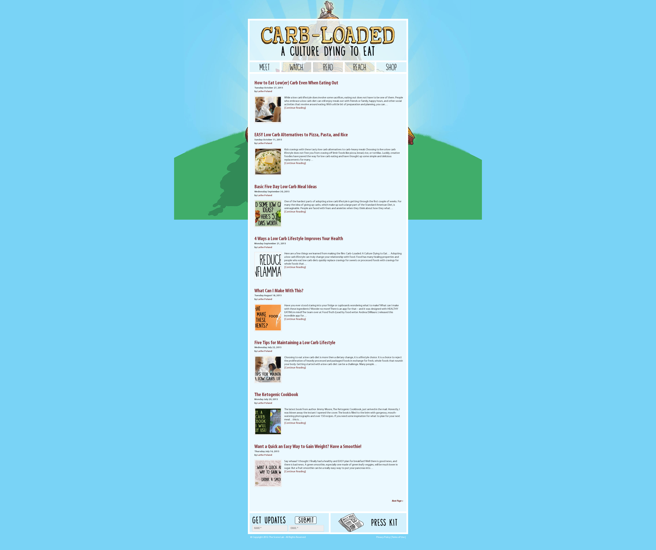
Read (328, 67)
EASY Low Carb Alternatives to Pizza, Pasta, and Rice (301, 135)
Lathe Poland (264, 91)
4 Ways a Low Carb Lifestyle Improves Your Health (298, 239)
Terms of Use (398, 537)
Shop (391, 67)
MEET (264, 67)
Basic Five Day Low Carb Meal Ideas (285, 187)
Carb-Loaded (284, 29)
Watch (296, 67)
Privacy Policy (383, 537)
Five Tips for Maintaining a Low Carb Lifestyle (294, 343)
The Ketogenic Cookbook (276, 394)
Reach (359, 67)
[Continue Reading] (295, 108)
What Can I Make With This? (278, 291)
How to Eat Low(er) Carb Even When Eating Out (296, 83)
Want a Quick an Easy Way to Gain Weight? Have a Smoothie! (307, 446)
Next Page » (397, 501)
